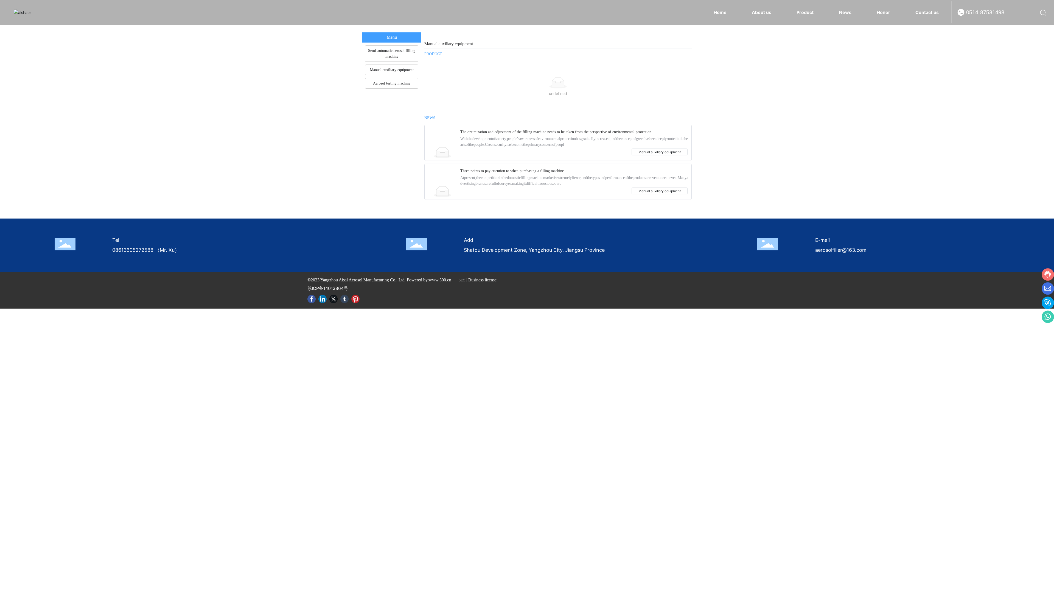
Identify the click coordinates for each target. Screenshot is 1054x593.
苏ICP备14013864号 (327, 288)
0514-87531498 (985, 12)
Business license (482, 280)
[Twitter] (333, 299)
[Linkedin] (322, 299)
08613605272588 (132, 250)
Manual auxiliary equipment (659, 152)
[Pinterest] (355, 299)
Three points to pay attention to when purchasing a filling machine (512, 171)
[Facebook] (311, 299)
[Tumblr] (344, 299)
